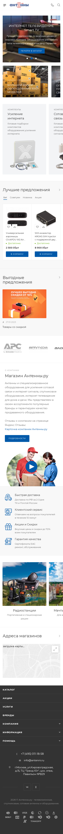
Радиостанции (24, 610)
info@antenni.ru (34, 760)
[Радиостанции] (24, 584)
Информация (12, 732)
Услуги (8, 706)
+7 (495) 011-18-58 (32, 754)
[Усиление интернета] (24, 155)
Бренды (8, 715)
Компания (10, 723)
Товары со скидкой (14, 327)
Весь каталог (59, 190)
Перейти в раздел (59, 636)
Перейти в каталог (31, 51)
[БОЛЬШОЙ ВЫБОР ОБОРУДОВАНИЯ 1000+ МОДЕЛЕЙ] (25, 81)
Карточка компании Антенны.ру (26, 429)
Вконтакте (27, 787)
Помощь (9, 740)
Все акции (59, 277)
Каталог (9, 689)
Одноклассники (35, 787)
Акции (7, 698)
